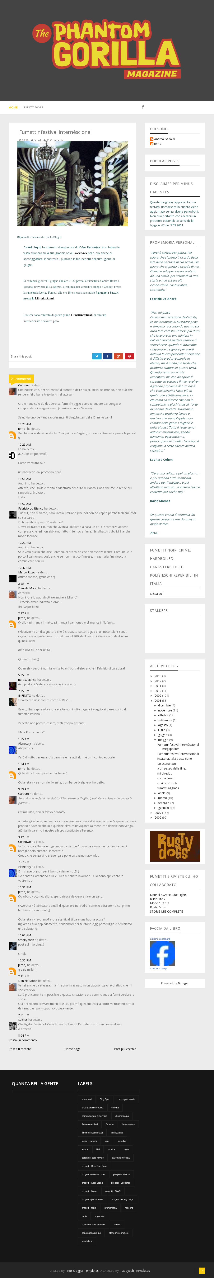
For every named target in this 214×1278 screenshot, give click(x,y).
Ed (20, 449)
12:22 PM (24, 543)
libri (98, 1149)
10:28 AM (24, 424)
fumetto (109, 1124)
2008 (158, 700)
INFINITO (24, 695)
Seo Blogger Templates (83, 1271)
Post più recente (20, 1049)
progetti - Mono (89, 1191)
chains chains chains (92, 1107)
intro (107, 1141)
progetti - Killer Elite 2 (92, 1183)
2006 (158, 817)
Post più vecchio (125, 1049)
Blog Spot (105, 1099)
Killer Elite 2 (158, 899)
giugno (163, 735)
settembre (165, 720)
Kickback (80, 253)
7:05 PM (23, 691)
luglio (162, 730)
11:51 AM (24, 479)
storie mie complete (119, 1233)
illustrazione (117, 1132)
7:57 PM (23, 862)
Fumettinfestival (90, 1124)
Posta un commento (23, 1040)
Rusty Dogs (33, 107)
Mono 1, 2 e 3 (159, 903)
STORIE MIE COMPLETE (166, 911)
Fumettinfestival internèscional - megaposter (178, 747)
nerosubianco (27, 680)
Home (13, 107)
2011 (158, 686)
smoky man (26, 940)
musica (111, 1149)
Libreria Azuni (44, 298)
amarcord (87, 1099)
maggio (163, 740)
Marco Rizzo (26, 572)
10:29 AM (24, 444)
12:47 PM (24, 568)
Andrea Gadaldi (164, 139)
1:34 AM (23, 764)
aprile (162, 793)
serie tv (117, 1224)
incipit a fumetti (89, 1141)
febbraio (164, 803)
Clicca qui (156, 594)
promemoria (110, 1208)
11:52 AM (24, 504)
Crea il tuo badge (158, 968)
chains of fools (167, 783)
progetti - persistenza (92, 1199)
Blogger (183, 983)
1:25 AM (23, 739)
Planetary (24, 744)
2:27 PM (23, 613)
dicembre (165, 705)
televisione (87, 1241)
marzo (163, 798)
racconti (129, 1208)
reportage (100, 1216)
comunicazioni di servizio (94, 1116)
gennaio (164, 808)
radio (84, 1216)
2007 (158, 813)
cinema (115, 1107)
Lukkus (23, 1020)
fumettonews (128, 1124)
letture (85, 1149)
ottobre (163, 715)
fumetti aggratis (168, 788)
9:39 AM (23, 789)
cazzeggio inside (126, 1099)
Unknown (24, 842)
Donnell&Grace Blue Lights (168, 895)
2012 (158, 681)
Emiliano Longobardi (160, 939)
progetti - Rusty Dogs (122, 1199)
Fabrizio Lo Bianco (30, 508)
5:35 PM (23, 675)
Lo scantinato (166, 764)
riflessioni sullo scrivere (93, 1224)
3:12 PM (23, 837)
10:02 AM (24, 935)
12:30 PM (24, 960)
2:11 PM (23, 976)
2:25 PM (23, 584)
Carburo (23, 385)
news (126, 1149)
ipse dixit (122, 1141)
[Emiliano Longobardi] (162, 953)
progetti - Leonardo (120, 1183)
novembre (165, 710)
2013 (158, 676)
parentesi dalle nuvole (93, 1157)
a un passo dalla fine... (172, 768)
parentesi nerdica (121, 1157)
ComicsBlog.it (53, 237)
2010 (158, 691)
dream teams (122, 1116)
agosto (163, 725)
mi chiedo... (164, 773)
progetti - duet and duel (93, 1174)
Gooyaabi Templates (136, 1271)
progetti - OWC (113, 1191)
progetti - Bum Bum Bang (94, 1166)
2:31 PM (23, 1015)
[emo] (22, 429)
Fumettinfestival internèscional (178, 754)
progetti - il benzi (121, 1174)
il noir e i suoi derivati (92, 1132)
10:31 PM (24, 887)
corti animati (165, 778)
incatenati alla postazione (174, 759)
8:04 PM (23, 1035)
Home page (72, 1049)
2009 (158, 695)
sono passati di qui (91, 1233)
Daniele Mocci (27, 588)
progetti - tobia (89, 1208)
